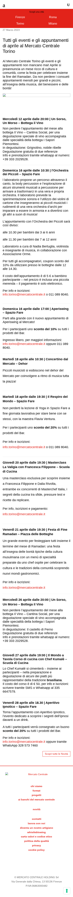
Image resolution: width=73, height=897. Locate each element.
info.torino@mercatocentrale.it (24, 344)
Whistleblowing (36, 832)
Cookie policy (36, 849)
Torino (20, 23)
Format (36, 790)
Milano (53, 23)
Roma (53, 17)
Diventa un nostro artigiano (36, 827)
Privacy (36, 845)
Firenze (20, 17)
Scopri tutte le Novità (56, 753)
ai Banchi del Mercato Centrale (36, 799)
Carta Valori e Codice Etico (36, 836)
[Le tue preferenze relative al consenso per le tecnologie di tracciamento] (66, 890)
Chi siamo (36, 786)
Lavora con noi (36, 823)
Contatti (36, 818)
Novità (36, 809)
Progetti (36, 795)
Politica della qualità (36, 841)
